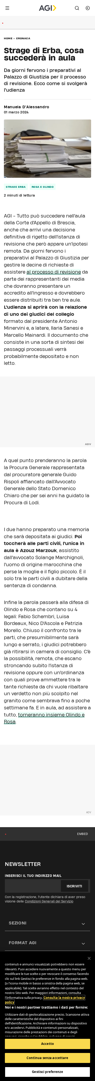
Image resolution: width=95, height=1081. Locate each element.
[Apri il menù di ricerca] (77, 8)
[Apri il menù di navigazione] (7, 8)
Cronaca (23, 38)
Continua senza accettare (47, 1058)
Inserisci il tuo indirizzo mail (33, 875)
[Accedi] (87, 8)
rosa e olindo (43, 186)
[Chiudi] (89, 958)
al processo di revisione (54, 272)
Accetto (47, 1043)
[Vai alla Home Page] (47, 8)
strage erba (16, 186)
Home (8, 38)
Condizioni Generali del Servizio (49, 901)
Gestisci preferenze (47, 1072)
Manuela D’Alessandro (26, 107)
